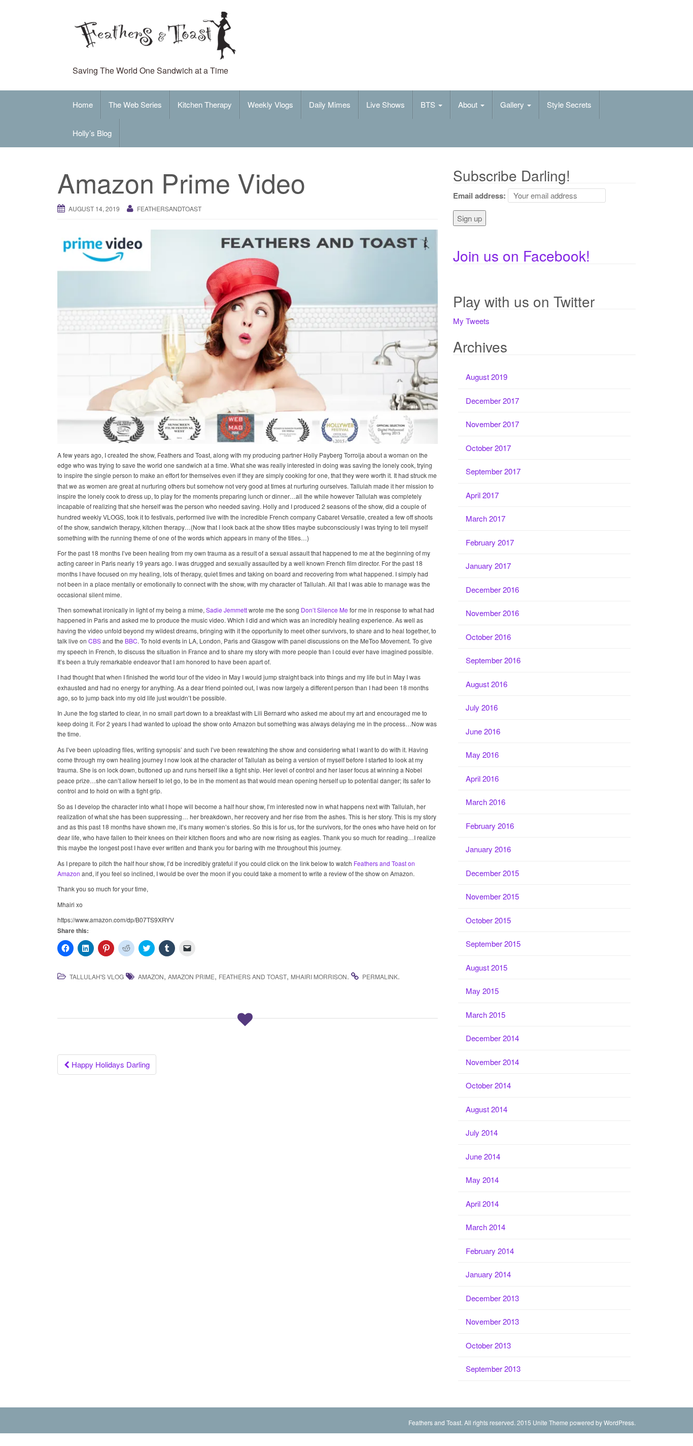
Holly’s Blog (92, 132)
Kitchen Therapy (205, 104)
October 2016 (488, 636)
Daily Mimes (330, 104)
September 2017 (493, 471)
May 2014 (482, 1179)
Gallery (513, 104)
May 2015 (482, 990)
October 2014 (488, 1085)
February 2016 (490, 825)
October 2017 (488, 447)
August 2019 (486, 376)
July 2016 (482, 707)
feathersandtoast (169, 208)
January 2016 (488, 849)
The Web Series (135, 104)
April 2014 (482, 1203)
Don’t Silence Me (325, 609)
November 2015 (492, 896)
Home (83, 104)
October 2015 (488, 920)
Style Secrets (569, 104)
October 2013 (488, 1345)
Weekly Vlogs (270, 104)
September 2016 (493, 660)
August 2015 (486, 967)
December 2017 (492, 400)
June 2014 (483, 1156)
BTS (429, 104)
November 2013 (492, 1321)
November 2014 (492, 1061)
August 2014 (486, 1109)
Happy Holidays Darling (110, 1064)
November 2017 (492, 424)
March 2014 (485, 1227)
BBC (131, 640)
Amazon (151, 976)
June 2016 (483, 731)
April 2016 (482, 778)
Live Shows (385, 104)
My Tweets (471, 320)
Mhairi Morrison (319, 976)
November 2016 (492, 612)
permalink (380, 976)
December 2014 (492, 1038)
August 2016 (486, 684)
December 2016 (492, 589)
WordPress (619, 1422)
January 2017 (488, 565)
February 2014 (490, 1250)
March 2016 (485, 801)
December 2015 (492, 872)
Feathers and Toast (253, 976)
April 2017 (482, 495)
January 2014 (488, 1274)
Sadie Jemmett (226, 609)
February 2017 (490, 542)
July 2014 (482, 1132)
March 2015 (485, 1014)
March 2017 (485, 518)
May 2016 (482, 754)
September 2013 (493, 1368)
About (468, 104)
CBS (94, 640)
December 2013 (492, 1298)
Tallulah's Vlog (97, 976)
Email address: (479, 195)
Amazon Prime (191, 976)
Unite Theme (550, 1422)
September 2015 (493, 943)
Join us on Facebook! (521, 255)
